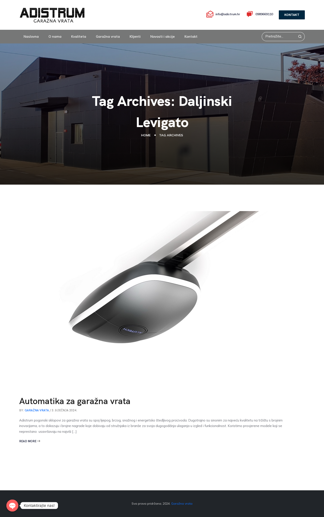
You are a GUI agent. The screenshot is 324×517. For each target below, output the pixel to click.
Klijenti (135, 36)
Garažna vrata (108, 36)
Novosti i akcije (162, 36)
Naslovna (31, 36)
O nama (54, 36)
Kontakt (190, 36)
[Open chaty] (12, 505)
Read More (28, 441)
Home (146, 135)
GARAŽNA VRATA (37, 410)
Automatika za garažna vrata (74, 401)
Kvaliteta (78, 36)
